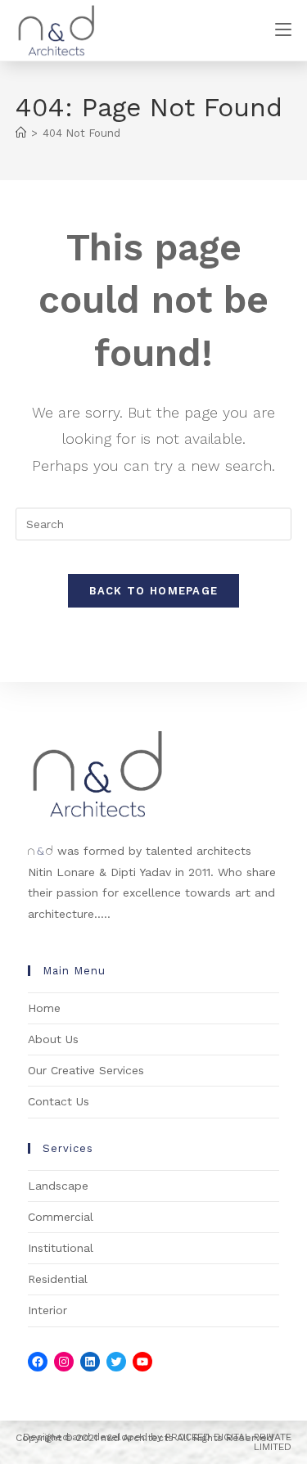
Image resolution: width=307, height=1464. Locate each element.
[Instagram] (64, 1361)
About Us (53, 1039)
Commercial (60, 1216)
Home (44, 1007)
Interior (47, 1310)
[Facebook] (37, 1361)
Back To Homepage (154, 591)
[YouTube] (142, 1361)
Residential (58, 1279)
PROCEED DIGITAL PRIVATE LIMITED (228, 1442)
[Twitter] (116, 1361)
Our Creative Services (86, 1070)
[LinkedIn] (90, 1361)
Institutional (60, 1247)
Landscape (58, 1185)
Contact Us (58, 1101)
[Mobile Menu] (283, 30)
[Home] (21, 133)
